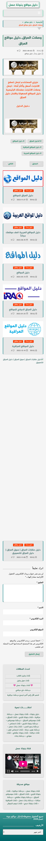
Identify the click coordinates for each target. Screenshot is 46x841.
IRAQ (39, 51)
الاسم (40, 607)
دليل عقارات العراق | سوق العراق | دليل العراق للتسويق (23, 551)
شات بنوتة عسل (21, 714)
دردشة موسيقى (14, 720)
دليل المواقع (18, 141)
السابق (35, 163)
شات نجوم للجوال (14, 803)
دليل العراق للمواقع (23, 196)
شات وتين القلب (23, 676)
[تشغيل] (37, 771)
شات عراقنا (34, 733)
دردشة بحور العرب (31, 726)
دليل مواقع (29, 53)
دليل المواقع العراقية (31, 147)
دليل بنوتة (34, 714)
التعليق (40, 582)
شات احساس (14, 723)
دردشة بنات (19, 736)
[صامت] (12, 771)
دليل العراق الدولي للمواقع (23, 310)
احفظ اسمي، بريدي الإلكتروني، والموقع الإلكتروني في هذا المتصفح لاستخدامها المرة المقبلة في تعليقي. (23, 644)
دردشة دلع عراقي (23, 690)
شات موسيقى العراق (31, 720)
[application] (23, 764)
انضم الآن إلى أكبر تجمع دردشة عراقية (23, 695)
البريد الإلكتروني (36, 619)
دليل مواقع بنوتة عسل (23, 5)
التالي (10, 163)
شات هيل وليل (23, 680)
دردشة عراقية (18, 791)
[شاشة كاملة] (8, 771)
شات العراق (12, 717)
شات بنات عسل (15, 726)
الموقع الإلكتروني (36, 629)
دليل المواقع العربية (32, 153)
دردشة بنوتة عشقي (23, 797)
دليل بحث (37, 53)
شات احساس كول (15, 730)
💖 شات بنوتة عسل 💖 (23, 685)
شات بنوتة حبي (30, 803)
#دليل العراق (34, 141)
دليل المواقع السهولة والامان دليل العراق (23, 96)
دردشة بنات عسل (26, 800)
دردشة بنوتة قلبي (30, 723)
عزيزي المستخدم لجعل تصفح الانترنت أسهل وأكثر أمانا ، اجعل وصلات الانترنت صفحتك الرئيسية (23, 86)
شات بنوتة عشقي (20, 733)
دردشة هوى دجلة (32, 730)
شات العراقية (11, 800)
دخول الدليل (23, 106)
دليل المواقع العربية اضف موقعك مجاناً (23, 234)
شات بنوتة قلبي (26, 717)
